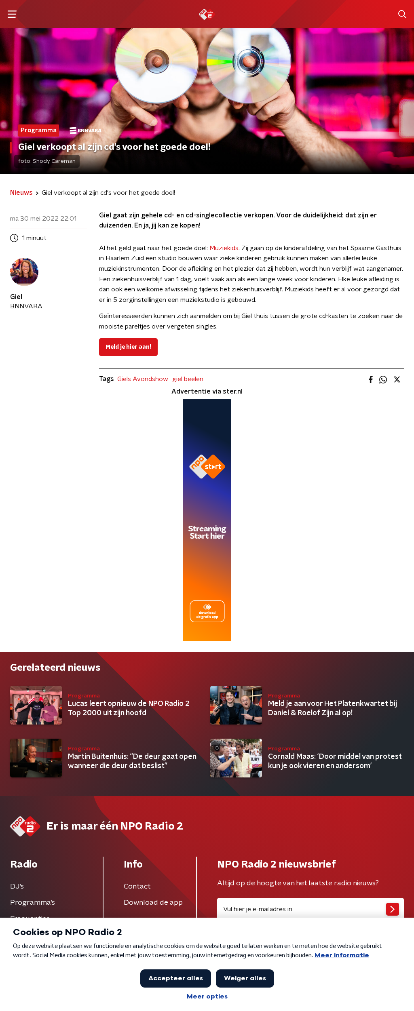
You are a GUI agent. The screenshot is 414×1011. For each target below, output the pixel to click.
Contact (137, 886)
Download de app (153, 902)
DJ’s (17, 886)
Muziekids (224, 248)
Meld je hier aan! (128, 347)
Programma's (32, 902)
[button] (12, 14)
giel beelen (187, 379)
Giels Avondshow (142, 379)
